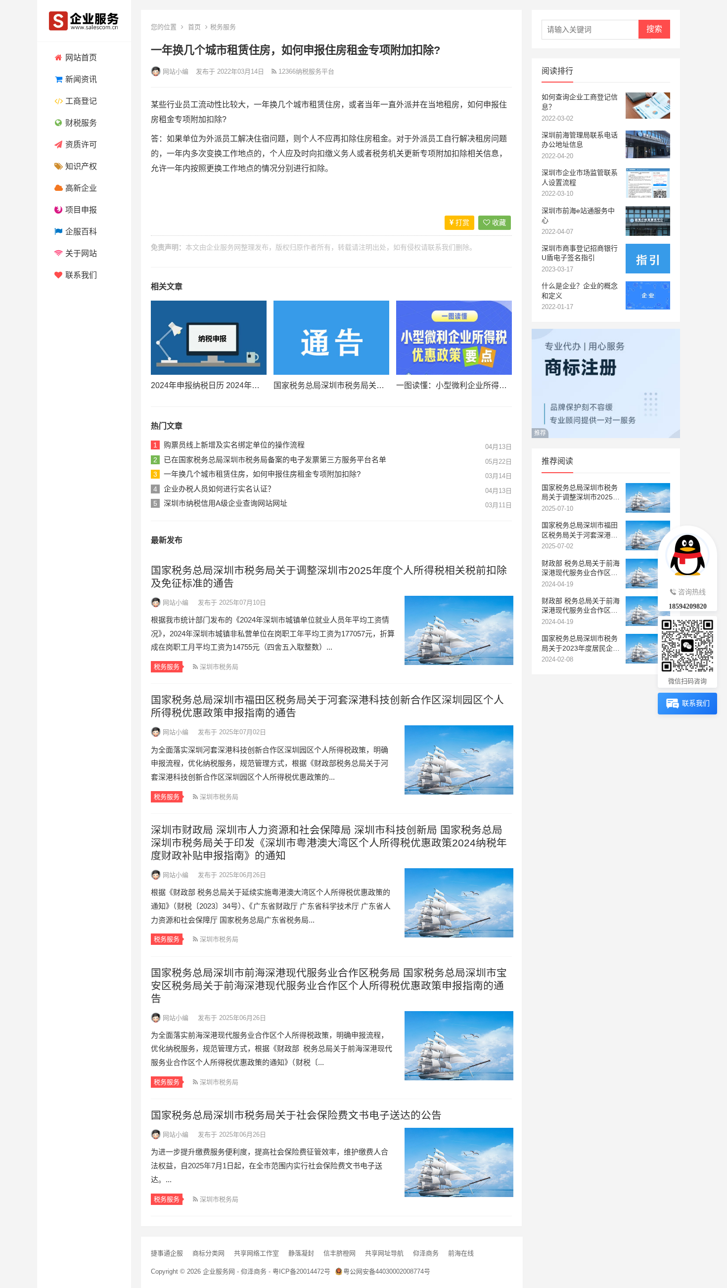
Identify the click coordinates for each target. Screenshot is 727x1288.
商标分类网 (208, 1253)
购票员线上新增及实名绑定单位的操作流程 (234, 445)
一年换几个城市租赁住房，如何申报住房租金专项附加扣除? (262, 474)
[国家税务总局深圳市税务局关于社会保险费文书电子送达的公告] (458, 1162)
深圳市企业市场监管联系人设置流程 (580, 177)
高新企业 (80, 188)
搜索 (654, 29)
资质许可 (80, 144)
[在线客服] (687, 553)
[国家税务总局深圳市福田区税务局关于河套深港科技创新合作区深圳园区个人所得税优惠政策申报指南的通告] (458, 760)
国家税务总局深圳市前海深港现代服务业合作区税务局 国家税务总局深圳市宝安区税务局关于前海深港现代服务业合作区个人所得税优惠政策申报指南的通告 (329, 985)
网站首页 (80, 57)
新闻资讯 (80, 79)
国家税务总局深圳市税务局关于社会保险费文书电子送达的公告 (296, 1115)
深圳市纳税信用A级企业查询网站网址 (225, 503)
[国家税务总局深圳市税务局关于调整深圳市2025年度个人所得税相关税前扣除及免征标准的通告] (458, 630)
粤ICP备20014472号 (301, 1271)
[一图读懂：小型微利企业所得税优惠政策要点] (454, 338)
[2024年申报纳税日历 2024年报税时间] (209, 338)
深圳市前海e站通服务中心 (578, 215)
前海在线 (461, 1253)
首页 (194, 27)
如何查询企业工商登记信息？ (580, 102)
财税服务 (80, 123)
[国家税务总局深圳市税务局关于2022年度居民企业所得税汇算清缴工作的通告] (331, 338)
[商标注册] (606, 435)
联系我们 (80, 275)
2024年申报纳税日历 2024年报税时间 (217, 385)
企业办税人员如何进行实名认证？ (219, 489)
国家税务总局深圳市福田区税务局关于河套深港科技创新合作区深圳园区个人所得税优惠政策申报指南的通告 (580, 530)
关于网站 (80, 253)
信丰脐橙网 (339, 1253)
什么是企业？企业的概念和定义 (580, 291)
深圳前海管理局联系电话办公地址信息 (580, 140)
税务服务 (223, 27)
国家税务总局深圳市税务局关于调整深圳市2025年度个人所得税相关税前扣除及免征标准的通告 (581, 493)
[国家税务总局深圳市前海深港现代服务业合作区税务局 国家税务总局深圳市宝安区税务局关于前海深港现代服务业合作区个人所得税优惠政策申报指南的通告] (458, 1045)
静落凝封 (301, 1253)
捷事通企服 (167, 1253)
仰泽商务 (426, 1253)
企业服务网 (223, 247)
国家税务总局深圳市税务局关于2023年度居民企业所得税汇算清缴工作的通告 (581, 643)
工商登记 (80, 101)
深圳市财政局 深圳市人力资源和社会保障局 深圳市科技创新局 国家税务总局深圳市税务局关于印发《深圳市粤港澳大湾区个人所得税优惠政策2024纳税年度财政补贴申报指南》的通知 (329, 842)
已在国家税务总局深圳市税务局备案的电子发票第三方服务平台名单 (275, 459)
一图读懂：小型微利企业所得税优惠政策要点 (475, 385)
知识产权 (80, 166)
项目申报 (80, 210)
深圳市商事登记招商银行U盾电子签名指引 (580, 253)
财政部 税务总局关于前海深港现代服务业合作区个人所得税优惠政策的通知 (581, 606)
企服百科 (80, 231)
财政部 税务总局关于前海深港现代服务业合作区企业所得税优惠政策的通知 (581, 568)
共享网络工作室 (256, 1253)
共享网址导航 (384, 1253)
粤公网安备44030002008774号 (386, 1271)
